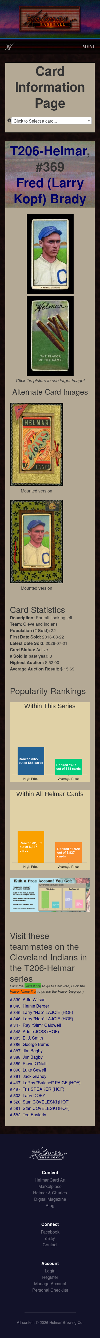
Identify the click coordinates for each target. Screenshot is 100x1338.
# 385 (15, 1038)
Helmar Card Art (50, 1180)
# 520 (15, 1102)
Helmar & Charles (50, 1193)
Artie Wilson (34, 999)
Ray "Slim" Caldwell (42, 1025)
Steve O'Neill (35, 1063)
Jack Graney (34, 1076)
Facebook (50, 1232)
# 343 (15, 1006)
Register (50, 1277)
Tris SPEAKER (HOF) (43, 1089)
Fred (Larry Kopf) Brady (50, 190)
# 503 (15, 1095)
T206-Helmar (48, 150)
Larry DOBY (34, 1095)
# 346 (15, 1019)
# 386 (15, 1044)
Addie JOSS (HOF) (41, 1031)
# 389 (15, 1063)
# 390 (15, 1070)
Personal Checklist (50, 1290)
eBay (50, 1238)
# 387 (15, 1051)
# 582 (15, 1114)
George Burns (36, 1044)
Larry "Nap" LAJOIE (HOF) (48, 1012)
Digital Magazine (50, 1199)
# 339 (15, 999)
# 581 (15, 1108)
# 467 (15, 1083)
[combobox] (51, 120)
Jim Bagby (33, 1051)
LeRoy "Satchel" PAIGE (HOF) (52, 1083)
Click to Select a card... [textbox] (35, 121)
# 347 (15, 1025)
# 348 (15, 1031)
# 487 (15, 1089)
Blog (50, 1205)
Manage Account (50, 1283)
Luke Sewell (34, 1070)
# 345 (15, 1012)
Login (50, 1271)
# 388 (15, 1057)
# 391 (15, 1076)
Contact (50, 1245)
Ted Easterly (34, 1114)
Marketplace (50, 1186)
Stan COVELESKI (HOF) (46, 1102)
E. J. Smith (33, 1038)
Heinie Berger (36, 1006)
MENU (89, 46)
